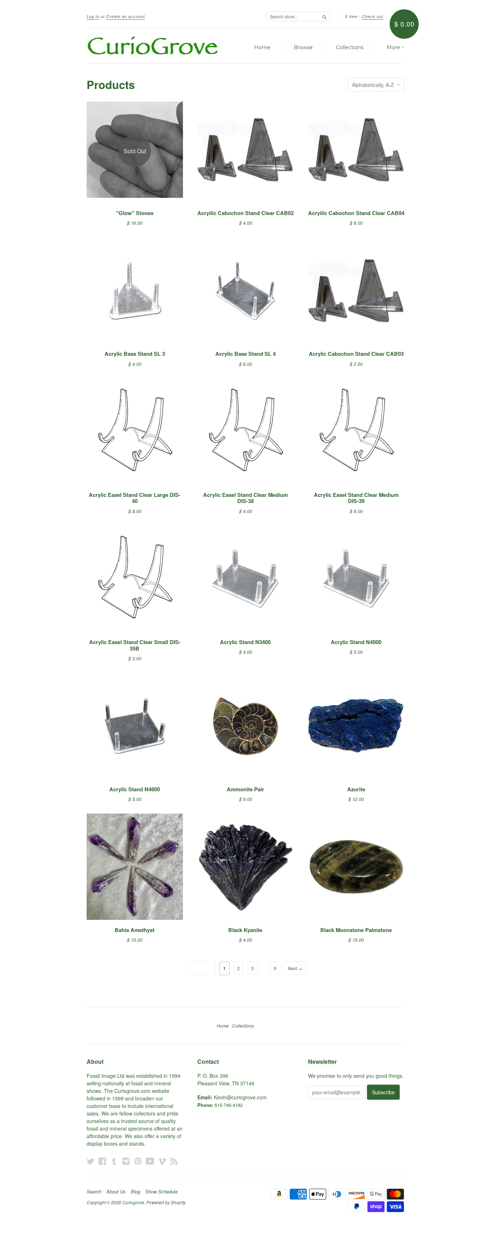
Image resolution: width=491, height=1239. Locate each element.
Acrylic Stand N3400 (245, 642)
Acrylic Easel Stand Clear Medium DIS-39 (356, 498)
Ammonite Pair (245, 789)
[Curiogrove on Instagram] (126, 1161)
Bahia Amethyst (135, 930)
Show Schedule (161, 1191)
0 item (351, 16)
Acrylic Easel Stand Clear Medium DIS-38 (245, 498)
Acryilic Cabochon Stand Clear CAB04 (356, 213)
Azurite (356, 789)
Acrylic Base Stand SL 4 (245, 354)
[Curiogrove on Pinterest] (138, 1161)
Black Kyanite (245, 930)
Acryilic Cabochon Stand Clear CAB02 (245, 213)
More (394, 47)
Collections (349, 47)
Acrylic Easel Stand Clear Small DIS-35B (134, 645)
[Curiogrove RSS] (174, 1161)
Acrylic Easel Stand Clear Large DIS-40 (134, 498)
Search (94, 1191)
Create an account (125, 16)
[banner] (153, 45)
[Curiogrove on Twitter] (91, 1161)
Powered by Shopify (165, 1202)
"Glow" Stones (134, 213)
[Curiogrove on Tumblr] (114, 1161)
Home (262, 47)
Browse (303, 47)
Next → (295, 968)
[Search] (324, 16)
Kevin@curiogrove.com (240, 1097)
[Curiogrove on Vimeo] (162, 1161)
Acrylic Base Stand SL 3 (135, 354)
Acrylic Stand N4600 (134, 789)
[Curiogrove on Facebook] (102, 1161)
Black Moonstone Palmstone (356, 930)
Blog (135, 1191)
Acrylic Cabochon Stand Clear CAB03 (356, 354)
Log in (93, 16)
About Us (116, 1191)
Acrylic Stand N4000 (356, 642)
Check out (372, 16)
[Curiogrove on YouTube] (150, 1161)
